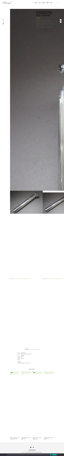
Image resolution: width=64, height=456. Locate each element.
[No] (62, 454)
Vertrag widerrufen (32, 450)
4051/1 (44, 36)
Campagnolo (40, 35)
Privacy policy (54, 454)
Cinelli (49, 36)
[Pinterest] (3, 23)
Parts (51, 2)
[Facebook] (3, 19)
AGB (26, 452)
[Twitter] (3, 21)
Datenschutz (30, 452)
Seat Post (39, 37)
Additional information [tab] (34, 349)
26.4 (40, 36)
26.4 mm (42, 36)
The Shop (35, 2)
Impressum (33, 452)
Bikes (40, 2)
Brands (43, 2)
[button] (55, 2)
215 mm (39, 36)
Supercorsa (46, 37)
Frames (47, 2)
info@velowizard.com (39, 452)
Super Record (43, 37)
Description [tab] (27, 349)
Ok (50, 454)
